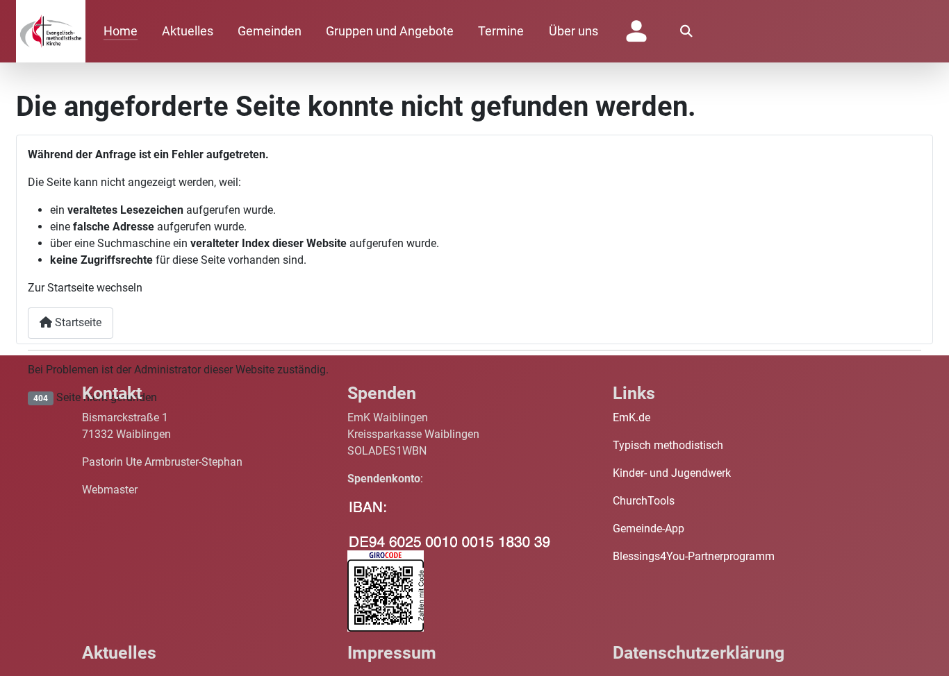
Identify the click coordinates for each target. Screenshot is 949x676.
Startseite (76, 322)
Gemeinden (270, 31)
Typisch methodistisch (668, 445)
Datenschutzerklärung (698, 653)
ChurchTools (644, 500)
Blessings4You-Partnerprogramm (694, 556)
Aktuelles (187, 31)
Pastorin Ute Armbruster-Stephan (162, 461)
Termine (501, 31)
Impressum (391, 653)
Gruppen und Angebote (390, 31)
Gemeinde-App (648, 528)
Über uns (573, 31)
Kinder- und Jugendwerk (672, 473)
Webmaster (110, 489)
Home (121, 31)
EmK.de (631, 417)
